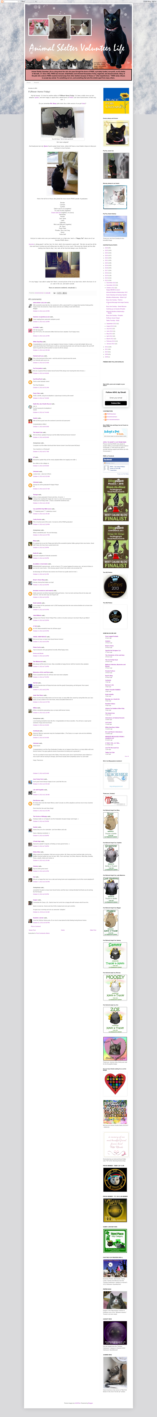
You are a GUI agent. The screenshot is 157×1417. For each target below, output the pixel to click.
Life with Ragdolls (38, 790)
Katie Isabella (37, 603)
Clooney (35, 866)
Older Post (93, 930)
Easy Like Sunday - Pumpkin (114, 315)
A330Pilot (77, 1403)
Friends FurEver (110, 671)
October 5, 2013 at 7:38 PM (41, 846)
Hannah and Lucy (38, 356)
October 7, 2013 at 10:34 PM (41, 882)
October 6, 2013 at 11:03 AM (41, 860)
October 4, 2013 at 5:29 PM (41, 620)
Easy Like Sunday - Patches (114, 300)
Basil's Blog (109, 675)
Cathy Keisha (37, 519)
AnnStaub (36, 731)
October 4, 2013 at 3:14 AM (41, 362)
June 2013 (109, 331)
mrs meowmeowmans (113, 419)
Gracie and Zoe (56, 212)
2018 (106, 268)
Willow (35, 708)
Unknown (36, 471)
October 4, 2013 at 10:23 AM (41, 476)
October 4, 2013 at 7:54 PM (41, 677)
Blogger (90, 1403)
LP (34, 457)
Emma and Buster (38, 653)
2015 (106, 275)
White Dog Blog (37, 341)
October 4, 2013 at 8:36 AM (41, 437)
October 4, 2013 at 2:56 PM (41, 558)
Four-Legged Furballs (111, 636)
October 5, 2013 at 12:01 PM (41, 811)
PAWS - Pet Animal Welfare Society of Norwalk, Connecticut (117, 468)
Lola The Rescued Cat (112, 748)
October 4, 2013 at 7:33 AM (41, 398)
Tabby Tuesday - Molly (112, 320)
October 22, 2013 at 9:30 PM (41, 922)
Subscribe (115, 403)
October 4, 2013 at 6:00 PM (41, 631)
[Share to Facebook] (64, 293)
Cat (34, 877)
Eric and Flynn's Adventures (114, 732)
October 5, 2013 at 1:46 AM (41, 725)
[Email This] (58, 293)
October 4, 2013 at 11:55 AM (41, 514)
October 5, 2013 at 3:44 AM (41, 737)
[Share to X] (62, 293)
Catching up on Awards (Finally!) (115, 309)
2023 (106, 255)
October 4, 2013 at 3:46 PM (41, 585)
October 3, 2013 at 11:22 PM (41, 336)
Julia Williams (37, 615)
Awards (36, 82)
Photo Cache (37, 647)
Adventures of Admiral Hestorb (114, 718)
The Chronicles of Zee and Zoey (114, 655)
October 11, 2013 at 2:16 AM (41, 912)
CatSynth (108, 680)
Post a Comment (36, 926)
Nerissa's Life (109, 685)
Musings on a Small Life (112, 699)
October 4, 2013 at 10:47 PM (41, 702)
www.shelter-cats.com (40, 302)
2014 (106, 278)
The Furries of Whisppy (40, 816)
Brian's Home (109, 646)
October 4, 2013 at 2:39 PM (41, 547)
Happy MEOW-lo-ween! (113, 290)
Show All (127, 756)
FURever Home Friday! (113, 318)
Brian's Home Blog (39, 580)
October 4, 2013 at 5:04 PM (41, 609)
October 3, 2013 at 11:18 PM (41, 321)
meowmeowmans (112, 417)
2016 (106, 273)
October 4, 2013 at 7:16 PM (41, 666)
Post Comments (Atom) (43, 933)
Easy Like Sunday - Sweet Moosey (116, 306)
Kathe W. (35, 553)
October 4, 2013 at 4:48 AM (41, 373)
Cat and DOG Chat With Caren (42, 509)
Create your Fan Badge (123, 474)
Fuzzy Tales (36, 393)
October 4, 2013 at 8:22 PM (41, 689)
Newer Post (32, 930)
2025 (106, 250)
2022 (106, 258)
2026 (106, 248)
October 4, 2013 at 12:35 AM (41, 350)
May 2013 (109, 333)
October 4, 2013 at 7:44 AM (41, 412)
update (37, 97)
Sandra (35, 418)
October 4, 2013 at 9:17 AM (41, 451)
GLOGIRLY (36, 327)
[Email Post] (54, 293)
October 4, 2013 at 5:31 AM (41, 387)
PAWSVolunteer (111, 414)
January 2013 (110, 344)
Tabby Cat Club (109, 752)
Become (108, 463)
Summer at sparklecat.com (41, 317)
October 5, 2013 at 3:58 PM (41, 835)
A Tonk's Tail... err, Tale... (112, 743)
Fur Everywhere (38, 368)
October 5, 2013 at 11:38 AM (41, 794)
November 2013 (111, 285)
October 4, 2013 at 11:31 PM (41, 712)
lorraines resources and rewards (43, 590)
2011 (106, 349)
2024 (106, 253)
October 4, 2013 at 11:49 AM (41, 503)
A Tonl (35, 626)
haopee (35, 900)
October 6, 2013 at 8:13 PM (41, 871)
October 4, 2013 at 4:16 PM (41, 597)
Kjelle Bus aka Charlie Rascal (42, 404)
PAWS (71, 97)
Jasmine (31, 244)
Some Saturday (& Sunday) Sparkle (116, 295)
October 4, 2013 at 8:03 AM (41, 426)
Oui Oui (35, 683)
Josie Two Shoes (38, 695)
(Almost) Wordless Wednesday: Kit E (116, 292)
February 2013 (110, 341)
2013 (106, 280)
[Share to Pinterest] (66, 293)
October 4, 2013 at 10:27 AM (41, 489)
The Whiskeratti (38, 661)
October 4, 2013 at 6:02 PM (41, 641)
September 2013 (111, 323)
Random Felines (110, 704)
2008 (106, 357)
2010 (106, 352)
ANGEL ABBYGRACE (39, 637)
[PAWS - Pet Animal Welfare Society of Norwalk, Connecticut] (106, 470)
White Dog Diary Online (112, 727)
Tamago (35, 494)
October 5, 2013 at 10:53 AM (41, 784)
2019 (106, 265)
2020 (106, 263)
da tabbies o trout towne (40, 564)
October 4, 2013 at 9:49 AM (41, 466)
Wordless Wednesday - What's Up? (116, 297)
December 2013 (111, 282)
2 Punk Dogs (37, 841)
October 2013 (110, 287)
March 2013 (110, 338)
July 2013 (109, 328)
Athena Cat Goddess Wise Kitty (114, 708)
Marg (34, 541)
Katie (83, 103)
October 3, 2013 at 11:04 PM (41, 311)
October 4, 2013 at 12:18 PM (41, 524)
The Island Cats (38, 432)
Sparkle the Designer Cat (113, 650)
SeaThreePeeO (37, 379)
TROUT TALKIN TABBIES (112, 690)
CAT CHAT (108, 722)
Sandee (35, 827)
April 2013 (109, 336)
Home (29, 82)
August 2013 (110, 326)
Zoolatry (107, 641)
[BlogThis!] (60, 293)
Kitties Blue (36, 852)
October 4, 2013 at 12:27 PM (41, 535)
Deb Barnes (36, 800)
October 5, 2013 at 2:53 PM (41, 821)
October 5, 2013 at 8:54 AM (41, 773)
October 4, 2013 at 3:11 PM (41, 574)
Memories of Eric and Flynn (41, 672)
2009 (106, 354)
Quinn (46, 146)
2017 (106, 270)
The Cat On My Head (111, 660)
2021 (106, 260)
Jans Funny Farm (38, 779)
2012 (106, 347)
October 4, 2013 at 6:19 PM (41, 656)
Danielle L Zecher (38, 918)
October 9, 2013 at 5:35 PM (41, 894)
